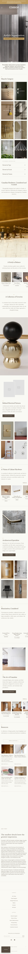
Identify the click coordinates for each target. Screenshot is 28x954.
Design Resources (14, 900)
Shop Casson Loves (14, 351)
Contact (14, 905)
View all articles (14, 740)
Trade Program (14, 898)
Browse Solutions (9, 554)
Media (14, 902)
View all (25, 482)
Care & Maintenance (14, 920)
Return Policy (14, 918)
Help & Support (14, 915)
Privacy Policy (14, 922)
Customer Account (14, 927)
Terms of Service (14, 924)
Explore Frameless (9, 691)
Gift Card (14, 907)
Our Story (14, 896)
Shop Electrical (8, 415)
